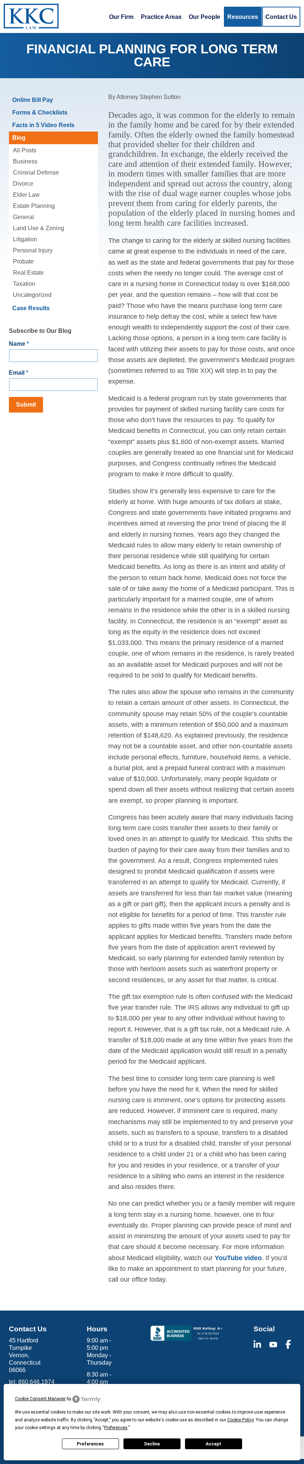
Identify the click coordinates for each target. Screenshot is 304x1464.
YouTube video (238, 1258)
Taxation (24, 284)
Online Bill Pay (32, 100)
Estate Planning (34, 206)
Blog (19, 138)
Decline (152, 1444)
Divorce (23, 183)
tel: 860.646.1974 (31, 1382)
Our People (204, 16)
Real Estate (28, 272)
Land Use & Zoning (38, 228)
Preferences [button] (116, 1427)
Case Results (31, 308)
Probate (23, 261)
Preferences (90, 1444)
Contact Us (281, 16)
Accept (213, 1444)
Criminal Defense (36, 172)
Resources (242, 16)
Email (18, 373)
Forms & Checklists (39, 112)
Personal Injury (33, 250)
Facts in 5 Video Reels (43, 125)
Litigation (25, 239)
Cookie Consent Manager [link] (40, 1398)
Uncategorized (32, 295)
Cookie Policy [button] (240, 1419)
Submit (26, 404)
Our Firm (121, 16)
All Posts (24, 150)
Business (25, 161)
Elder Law (26, 195)
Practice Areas (161, 16)
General (23, 217)
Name (19, 344)
